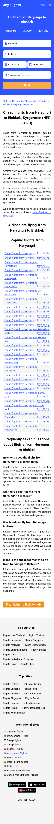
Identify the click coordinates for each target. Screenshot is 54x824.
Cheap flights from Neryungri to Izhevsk (25, 307)
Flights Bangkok (32, 693)
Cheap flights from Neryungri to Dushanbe (26, 316)
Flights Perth (31, 688)
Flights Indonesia (12, 640)
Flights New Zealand (14, 635)
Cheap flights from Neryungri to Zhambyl (25, 388)
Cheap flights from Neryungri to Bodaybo (25, 379)
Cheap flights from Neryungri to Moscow (25, 253)
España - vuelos (15, 749)
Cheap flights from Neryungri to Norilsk (24, 401)
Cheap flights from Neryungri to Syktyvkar (26, 350)
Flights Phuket (10, 707)
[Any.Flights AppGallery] (27, 792)
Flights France (38, 649)
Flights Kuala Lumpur (14, 712)
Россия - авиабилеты (19, 770)
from (43, 253)
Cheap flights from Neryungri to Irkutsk (24, 257)
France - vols (14, 757)
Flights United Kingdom (15, 649)
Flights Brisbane (11, 688)
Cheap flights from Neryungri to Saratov (25, 345)
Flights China (27, 664)
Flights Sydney (11, 684)
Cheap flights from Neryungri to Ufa (23, 325)
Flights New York (31, 703)
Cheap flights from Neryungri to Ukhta (24, 375)
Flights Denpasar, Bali (33, 707)
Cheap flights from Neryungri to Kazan (24, 311)
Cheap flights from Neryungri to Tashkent (26, 320)
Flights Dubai (32, 698)
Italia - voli (12, 766)
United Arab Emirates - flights (22, 774)
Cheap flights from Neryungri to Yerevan (25, 421)
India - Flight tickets (17, 761)
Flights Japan (10, 664)
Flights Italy (9, 654)
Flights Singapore (34, 640)
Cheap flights (14, 740)
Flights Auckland (11, 693)
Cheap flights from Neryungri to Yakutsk (25, 354)
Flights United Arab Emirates (18, 659)
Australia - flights (17, 753)
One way (27, 31)
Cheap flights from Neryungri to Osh (23, 270)
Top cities (25, 676)
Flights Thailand (36, 635)
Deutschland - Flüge (17, 736)
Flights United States (35, 645)
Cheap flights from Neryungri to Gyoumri (25, 384)
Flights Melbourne (32, 684)
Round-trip (10, 31)
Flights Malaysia (11, 645)
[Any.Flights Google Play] (17, 786)
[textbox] (27, 43)
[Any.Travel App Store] (37, 786)
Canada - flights (15, 731)
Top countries (25, 627)
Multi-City (43, 31)
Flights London (11, 703)
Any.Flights (12, 5)
